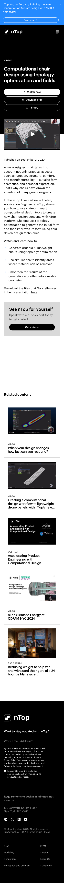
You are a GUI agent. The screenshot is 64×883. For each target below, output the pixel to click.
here (34, 292)
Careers (44, 852)
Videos (8, 60)
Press (47, 831)
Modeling (9, 852)
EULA (23, 831)
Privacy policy (11, 831)
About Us (45, 859)
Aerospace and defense (17, 865)
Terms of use (35, 831)
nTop (6, 845)
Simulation (10, 859)
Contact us (46, 865)
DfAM (43, 845)
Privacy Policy (10, 760)
